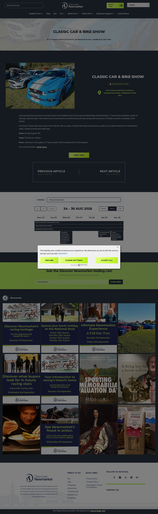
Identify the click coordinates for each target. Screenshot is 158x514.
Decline (49, 260)
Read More (62, 253)
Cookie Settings (74, 260)
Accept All (107, 260)
